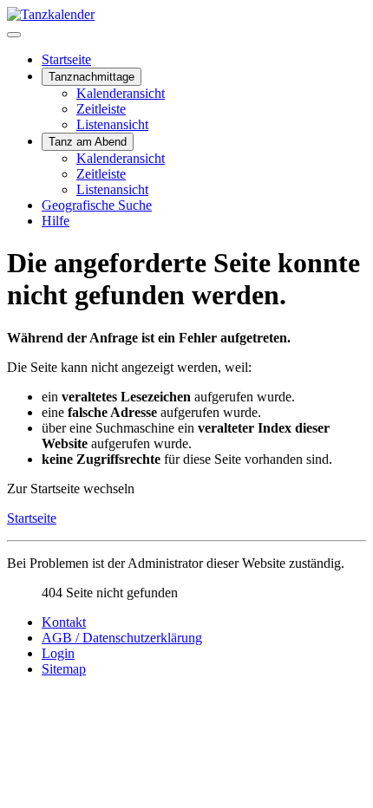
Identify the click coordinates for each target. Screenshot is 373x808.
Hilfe (55, 220)
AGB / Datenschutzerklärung (122, 637)
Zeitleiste (101, 108)
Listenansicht (112, 124)
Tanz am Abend (88, 141)
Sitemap (64, 668)
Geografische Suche (97, 205)
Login (58, 653)
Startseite (66, 59)
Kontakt (64, 622)
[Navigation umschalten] (14, 34)
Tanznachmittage (91, 76)
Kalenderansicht (120, 93)
